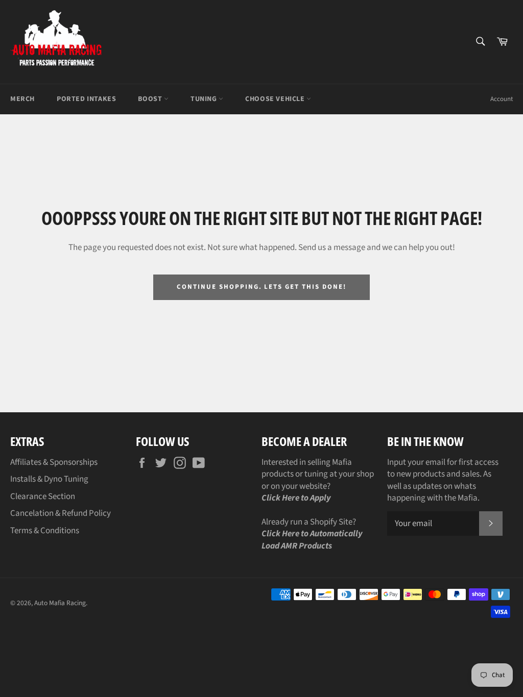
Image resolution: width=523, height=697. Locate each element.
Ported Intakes (86, 99)
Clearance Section (42, 496)
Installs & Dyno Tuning (49, 479)
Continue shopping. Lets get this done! (261, 286)
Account (501, 99)
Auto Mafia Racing (60, 603)
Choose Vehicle (275, 99)
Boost (151, 99)
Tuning (205, 99)
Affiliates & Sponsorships (54, 462)
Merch (22, 99)
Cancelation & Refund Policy (60, 513)
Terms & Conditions (44, 531)
